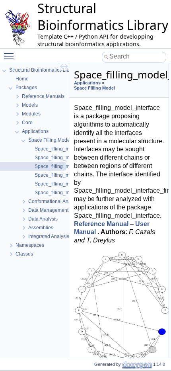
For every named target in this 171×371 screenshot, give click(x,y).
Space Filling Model (94, 88)
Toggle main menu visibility (10, 56)
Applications (87, 82)
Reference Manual (101, 224)
